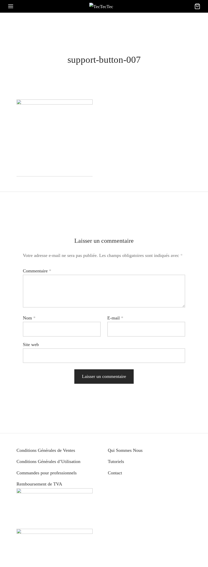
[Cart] (197, 6)
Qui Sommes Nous (125, 450)
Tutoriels (116, 461)
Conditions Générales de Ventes (45, 450)
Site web (31, 344)
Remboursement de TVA (39, 484)
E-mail (115, 317)
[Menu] (11, 6)
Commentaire (37, 270)
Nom (29, 317)
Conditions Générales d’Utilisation (48, 461)
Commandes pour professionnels (46, 472)
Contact (115, 472)
